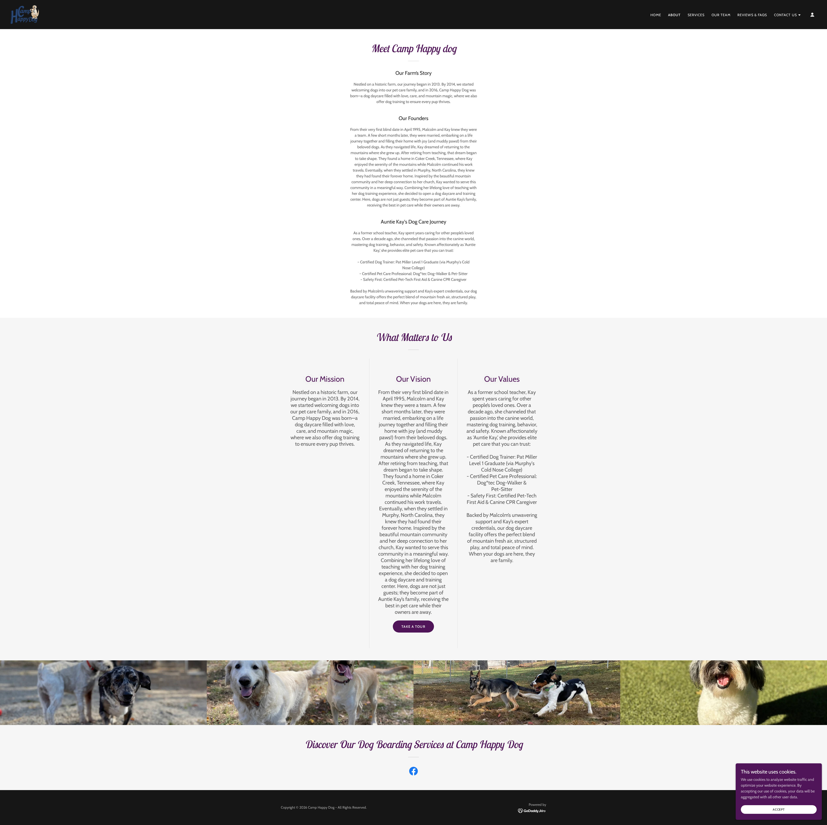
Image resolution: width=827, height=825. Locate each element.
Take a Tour (413, 627)
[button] (787, 15)
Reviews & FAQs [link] (752, 15)
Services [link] (696, 15)
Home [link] (655, 15)
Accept (779, 809)
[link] (24, 14)
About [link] (674, 15)
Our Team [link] (721, 15)
